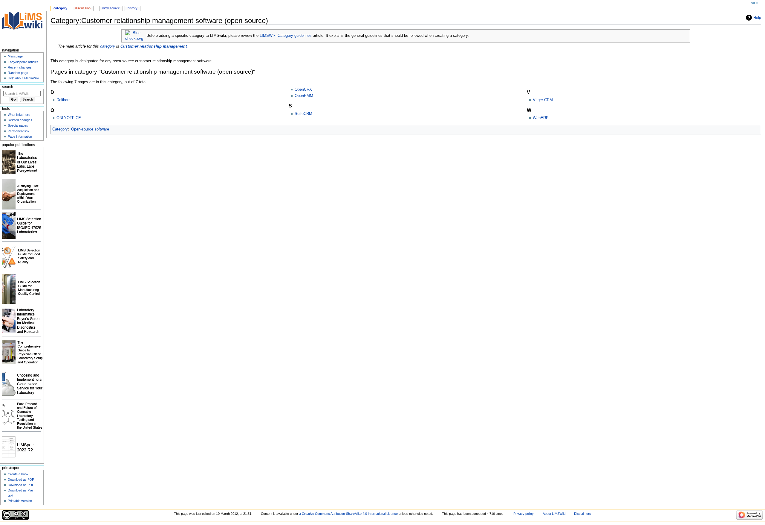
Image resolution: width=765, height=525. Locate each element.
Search (7, 87)
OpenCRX (303, 89)
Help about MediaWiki (23, 78)
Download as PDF (21, 479)
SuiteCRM (303, 114)
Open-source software (90, 129)
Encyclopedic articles (23, 62)
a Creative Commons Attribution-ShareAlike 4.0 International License (348, 513)
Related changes (20, 120)
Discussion (83, 8)
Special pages (18, 125)
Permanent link (18, 131)
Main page (15, 56)
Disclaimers (582, 513)
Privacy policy (523, 513)
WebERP (541, 118)
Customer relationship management (153, 46)
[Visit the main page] (23, 23)
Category (60, 129)
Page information (20, 136)
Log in (754, 2)
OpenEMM (304, 96)
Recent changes (20, 67)
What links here (19, 114)
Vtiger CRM (543, 100)
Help (757, 18)
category (107, 46)
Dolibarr (63, 100)
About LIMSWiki (554, 513)
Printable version (20, 501)
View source (111, 8)
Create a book (18, 474)
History (132, 8)
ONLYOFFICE (68, 118)
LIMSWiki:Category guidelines (286, 36)
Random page (18, 73)
